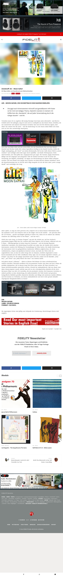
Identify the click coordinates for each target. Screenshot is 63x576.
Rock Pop (18, 93)
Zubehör (30, 498)
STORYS (40, 498)
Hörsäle (7, 501)
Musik (13, 93)
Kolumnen (10, 500)
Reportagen (47, 498)
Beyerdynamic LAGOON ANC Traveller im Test (20, 460)
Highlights (30, 501)
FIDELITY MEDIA (24, 524)
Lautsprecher (19, 496)
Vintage (35, 498)
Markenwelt (49, 501)
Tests (13, 496)
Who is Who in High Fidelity (35, 500)
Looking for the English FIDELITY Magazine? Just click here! (31, 34)
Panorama (54, 498)
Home (3, 496)
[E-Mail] (51, 98)
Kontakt (53, 524)
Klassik (51, 500)
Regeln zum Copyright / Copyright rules (51, 328)
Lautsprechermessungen (30, 496)
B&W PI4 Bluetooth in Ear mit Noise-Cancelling (42, 460)
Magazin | (29, 503)
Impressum (32, 524)
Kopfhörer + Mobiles (20, 498)
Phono (47, 496)
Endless (35, 412)
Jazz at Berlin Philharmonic (9, 412)
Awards (4, 503)
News (8, 496)
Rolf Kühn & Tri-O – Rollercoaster (42, 447)
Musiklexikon (21, 501)
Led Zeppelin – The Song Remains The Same (14, 447)
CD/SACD (52, 496)
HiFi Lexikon (23, 500)
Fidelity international (39, 503)
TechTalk (4, 500)
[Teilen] (11, 98)
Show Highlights (12, 503)
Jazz (2, 409)
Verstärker (41, 496)
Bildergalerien (57, 501)
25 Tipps (16, 500)
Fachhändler (21, 503)
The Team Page (15, 524)
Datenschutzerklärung (43, 524)
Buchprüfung (13, 501)
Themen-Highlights (40, 501)
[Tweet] (31, 98)
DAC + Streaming (9, 498)
